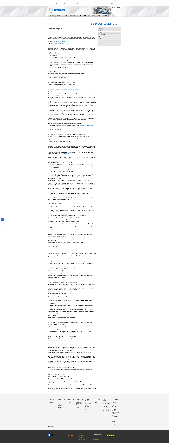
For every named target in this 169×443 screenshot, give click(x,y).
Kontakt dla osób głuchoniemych (115, 416)
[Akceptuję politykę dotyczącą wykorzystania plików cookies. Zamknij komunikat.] (115, 1)
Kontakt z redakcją (81, 435)
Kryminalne (100, 30)
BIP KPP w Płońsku (69, 435)
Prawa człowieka (52, 403)
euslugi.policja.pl (65, 153)
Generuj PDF (87, 33)
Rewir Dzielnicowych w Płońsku (106, 400)
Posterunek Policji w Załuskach (106, 415)
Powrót (80, 33)
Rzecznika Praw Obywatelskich (86, 125)
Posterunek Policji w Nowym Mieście (106, 412)
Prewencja (100, 32)
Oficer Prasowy (115, 418)
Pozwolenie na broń (88, 414)
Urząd (99, 36)
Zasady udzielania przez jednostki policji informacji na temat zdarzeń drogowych (79, 404)
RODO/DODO (100, 45)
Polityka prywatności (95, 439)
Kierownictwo (51, 399)
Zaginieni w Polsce (60, 408)
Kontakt (113, 397)
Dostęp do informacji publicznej (87, 400)
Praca (99, 38)
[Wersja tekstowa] (117, 7)
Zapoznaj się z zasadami (96, 437)
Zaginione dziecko (60, 405)
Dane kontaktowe (61, 399)
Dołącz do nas (97, 399)
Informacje (100, 28)
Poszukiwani (60, 400)
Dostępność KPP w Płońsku (115, 424)
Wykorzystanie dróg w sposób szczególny (88, 411)
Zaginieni (60, 402)
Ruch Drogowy (101, 34)
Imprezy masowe (88, 403)
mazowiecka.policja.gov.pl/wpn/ (62, 41)
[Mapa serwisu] (115, 7)
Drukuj (94, 33)
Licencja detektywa (87, 406)
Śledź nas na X (52, 435)
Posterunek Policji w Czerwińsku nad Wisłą (106, 407)
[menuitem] (52, 15)
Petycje (86, 408)
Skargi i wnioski (115, 419)
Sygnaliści (114, 421)
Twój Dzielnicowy (102, 40)
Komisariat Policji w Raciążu (106, 404)
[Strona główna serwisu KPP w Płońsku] (112, 7)
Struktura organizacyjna (52, 401)
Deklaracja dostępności (60, 19)
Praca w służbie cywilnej (97, 401)
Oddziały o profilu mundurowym (70, 401)
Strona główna (51, 19)
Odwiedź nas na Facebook (49, 435)
